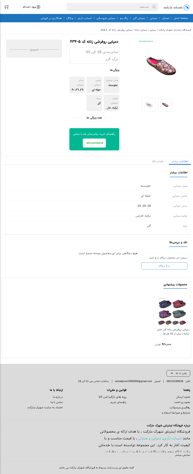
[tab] (180, 161)
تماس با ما (57, 402)
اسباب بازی (173, 438)
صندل (143, 438)
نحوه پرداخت (182, 402)
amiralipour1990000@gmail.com (133, 381)
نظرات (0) (158, 161)
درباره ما (58, 396)
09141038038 (175, 381)
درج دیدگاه (164, 266)
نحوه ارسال (183, 396)
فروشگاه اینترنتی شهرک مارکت (175, 30)
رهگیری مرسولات (179, 407)
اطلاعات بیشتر (180, 161)
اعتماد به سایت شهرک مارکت (45, 407)
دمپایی (152, 30)
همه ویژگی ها (94, 118)
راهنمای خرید (118, 402)
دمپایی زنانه (141, 30)
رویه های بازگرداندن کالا (112, 396)
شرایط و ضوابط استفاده (176, 412)
